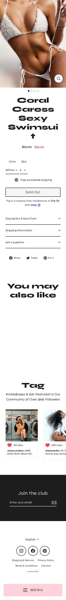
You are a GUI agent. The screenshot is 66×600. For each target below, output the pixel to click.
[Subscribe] (53, 502)
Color (12, 161)
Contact (46, 565)
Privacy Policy (46, 560)
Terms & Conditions (26, 565)
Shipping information (19, 230)
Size (24, 161)
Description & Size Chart (21, 218)
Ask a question (15, 242)
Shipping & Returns (23, 560)
